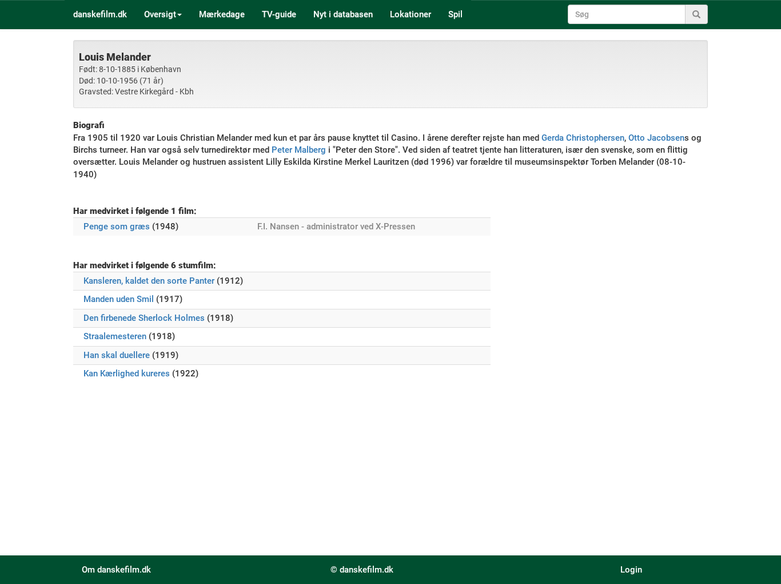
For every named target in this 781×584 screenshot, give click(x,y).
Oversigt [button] (160, 14)
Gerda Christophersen (582, 138)
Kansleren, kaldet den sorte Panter (148, 281)
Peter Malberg (299, 150)
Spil (455, 14)
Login (631, 570)
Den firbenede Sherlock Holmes (144, 318)
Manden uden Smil (118, 299)
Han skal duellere (116, 355)
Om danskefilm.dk (116, 570)
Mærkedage (222, 14)
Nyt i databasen (343, 14)
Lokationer (410, 14)
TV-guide (279, 14)
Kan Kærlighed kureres (126, 373)
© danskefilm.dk (361, 570)
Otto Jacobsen (656, 138)
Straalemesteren (114, 336)
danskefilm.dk (100, 14)
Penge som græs (116, 226)
